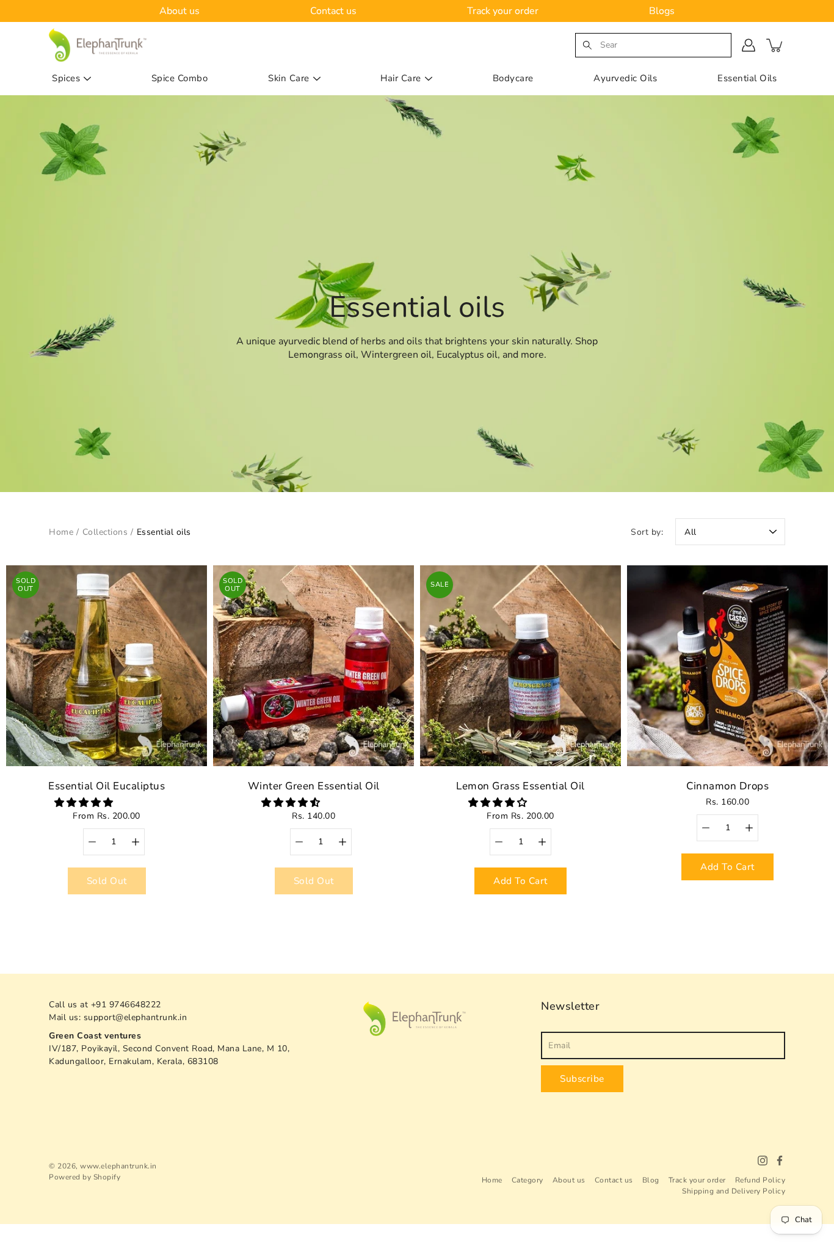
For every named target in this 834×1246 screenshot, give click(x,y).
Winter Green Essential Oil (314, 786)
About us (179, 11)
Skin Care (289, 78)
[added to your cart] (775, 45)
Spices (66, 78)
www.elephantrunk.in (118, 1166)
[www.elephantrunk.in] (98, 45)
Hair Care (400, 78)
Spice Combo (179, 78)
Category (527, 1180)
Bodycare (513, 78)
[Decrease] (92, 841)
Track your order (502, 11)
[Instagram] (762, 1160)
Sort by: (647, 532)
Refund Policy (760, 1180)
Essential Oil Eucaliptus (106, 786)
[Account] (748, 45)
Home (61, 532)
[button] (84, 803)
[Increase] (135, 841)
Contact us (333, 11)
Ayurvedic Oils (625, 78)
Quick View (106, 666)
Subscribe (582, 1078)
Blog (650, 1180)
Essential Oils (747, 78)
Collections (105, 532)
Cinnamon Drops (727, 786)
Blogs (662, 11)
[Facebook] (779, 1160)
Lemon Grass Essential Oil (520, 786)
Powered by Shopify (84, 1177)
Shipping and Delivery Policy (733, 1191)
